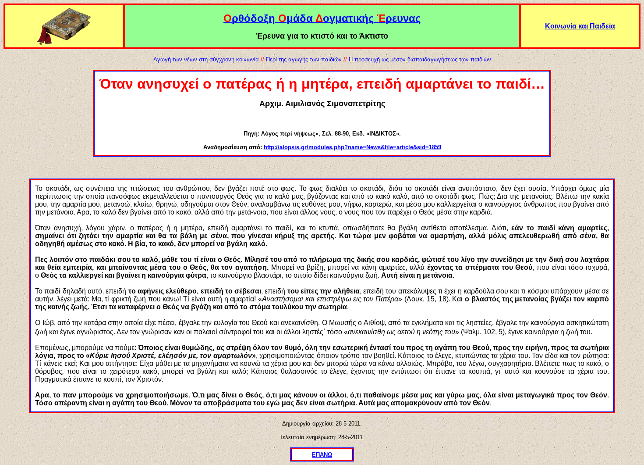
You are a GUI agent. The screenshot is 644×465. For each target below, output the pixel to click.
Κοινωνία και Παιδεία (580, 26)
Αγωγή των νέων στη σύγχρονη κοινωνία (206, 59)
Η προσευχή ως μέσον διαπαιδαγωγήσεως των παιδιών (420, 59)
